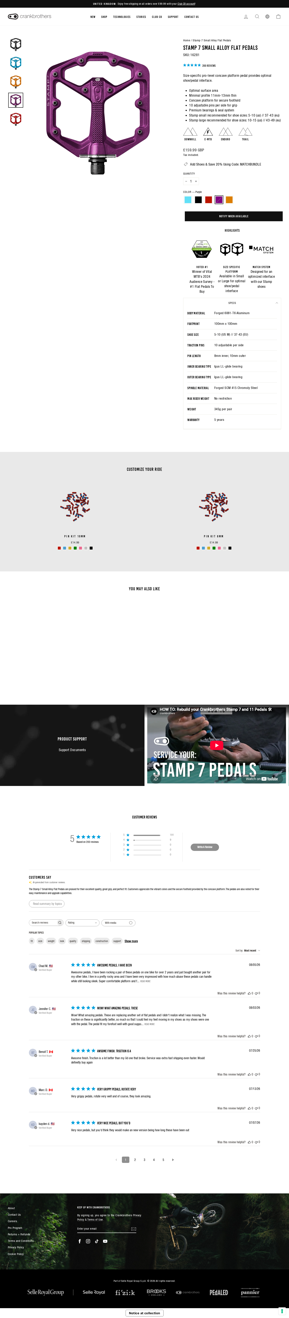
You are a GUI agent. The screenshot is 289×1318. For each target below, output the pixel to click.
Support (173, 16)
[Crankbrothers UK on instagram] (88, 1241)
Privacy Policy (16, 1247)
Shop (104, 16)
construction (102, 941)
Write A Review (204, 847)
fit (32, 941)
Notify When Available (234, 216)
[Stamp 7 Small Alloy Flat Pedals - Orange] (51, 681)
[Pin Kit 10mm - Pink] (80, 548)
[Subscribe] (133, 1228)
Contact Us (191, 16)
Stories (141, 16)
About (11, 1208)
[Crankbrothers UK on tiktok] (96, 1241)
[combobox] (82, 922)
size (40, 941)
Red (209, 200)
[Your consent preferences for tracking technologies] (282, 1311)
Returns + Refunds (19, 1234)
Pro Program (15, 1227)
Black (198, 200)
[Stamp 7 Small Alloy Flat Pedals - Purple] (46, 681)
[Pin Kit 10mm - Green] (75, 548)
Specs (232, 303)
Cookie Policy (16, 1254)
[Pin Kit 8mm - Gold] (209, 548)
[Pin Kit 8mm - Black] (230, 548)
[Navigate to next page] (173, 1160)
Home (186, 40)
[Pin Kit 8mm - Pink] (219, 548)
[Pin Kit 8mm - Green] (214, 548)
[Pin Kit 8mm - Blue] (203, 548)
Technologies (122, 16)
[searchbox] (42, 923)
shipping (86, 941)
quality (73, 941)
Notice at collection (144, 1313)
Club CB (157, 16)
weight (51, 941)
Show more (131, 941)
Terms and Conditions (21, 1240)
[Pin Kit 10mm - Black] (91, 548)
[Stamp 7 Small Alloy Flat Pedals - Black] (35, 681)
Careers (12, 1221)
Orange (229, 200)
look (62, 941)
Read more (145, 981)
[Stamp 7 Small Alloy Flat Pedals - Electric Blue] (30, 681)
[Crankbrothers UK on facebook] (79, 1241)
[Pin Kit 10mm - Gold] (70, 548)
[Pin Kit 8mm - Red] (198, 548)
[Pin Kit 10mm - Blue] (64, 548)
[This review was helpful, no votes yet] (249, 993)
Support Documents (72, 750)
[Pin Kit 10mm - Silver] (86, 548)
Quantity (189, 173)
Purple (219, 200)
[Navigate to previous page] (116, 1160)
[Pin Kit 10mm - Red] (59, 548)
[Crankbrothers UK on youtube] (105, 1241)
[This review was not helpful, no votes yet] (256, 993)
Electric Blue (188, 200)
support (117, 941)
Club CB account (186, 3)
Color (192, 191)
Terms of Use (95, 1219)
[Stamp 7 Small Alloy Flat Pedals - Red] (40, 681)
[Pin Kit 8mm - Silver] (224, 548)
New (92, 16)
